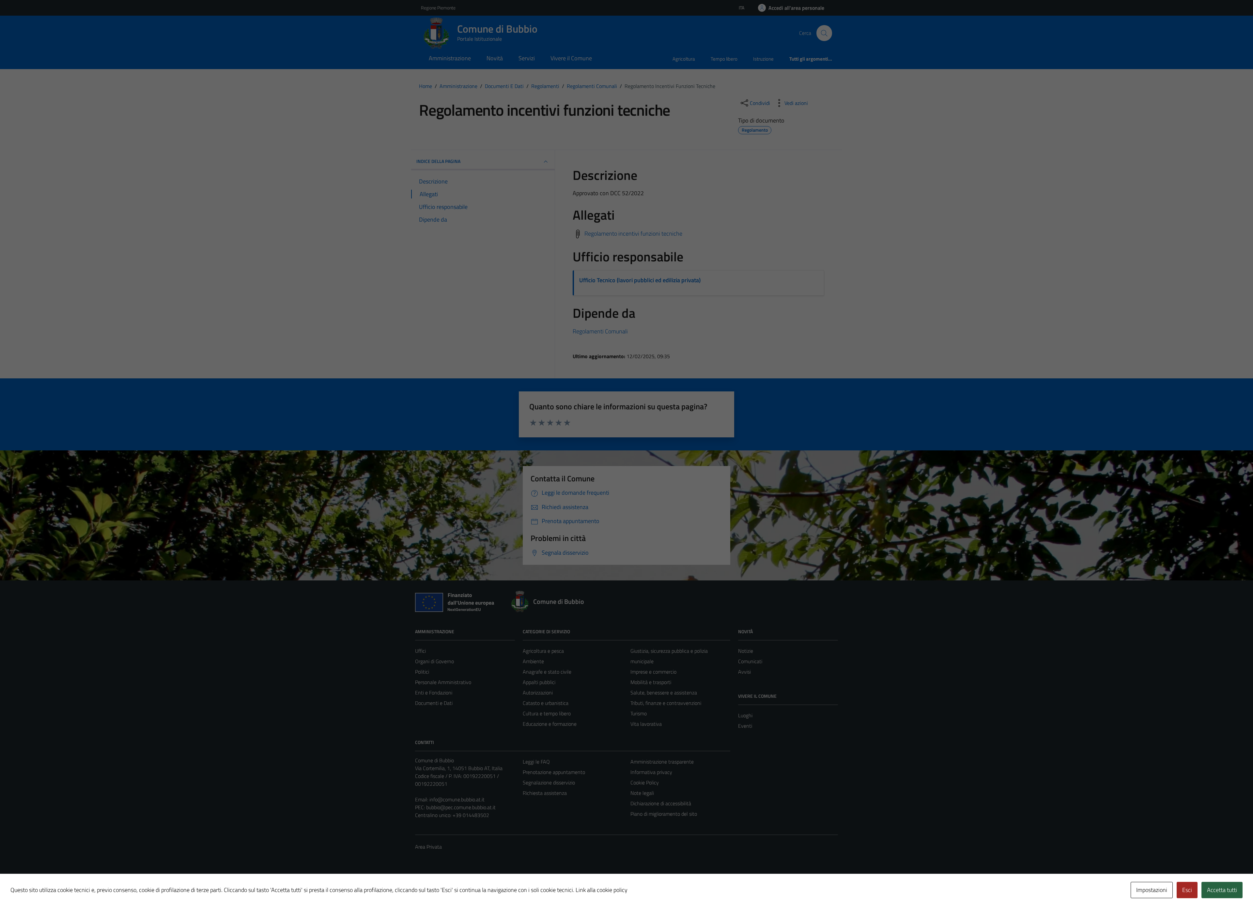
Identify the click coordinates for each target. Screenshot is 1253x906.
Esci (1187, 889)
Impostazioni (1151, 889)
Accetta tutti (1222, 889)
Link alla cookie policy (601, 889)
